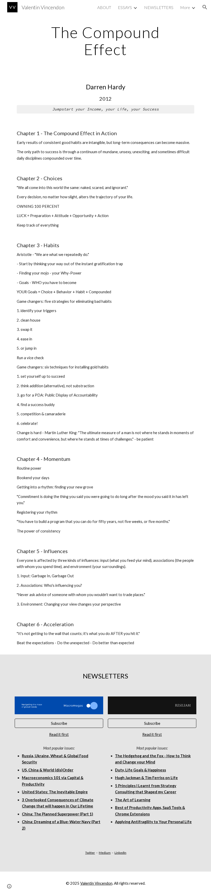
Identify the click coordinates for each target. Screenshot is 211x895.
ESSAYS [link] (125, 7)
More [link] (185, 7)
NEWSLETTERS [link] (158, 7)
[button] (205, 7)
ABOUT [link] (104, 7)
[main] (105, 41)
